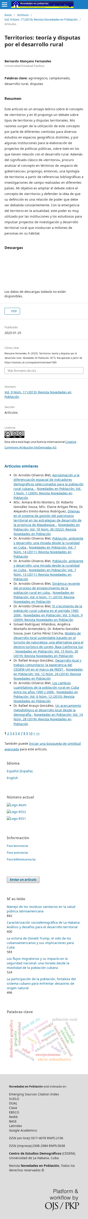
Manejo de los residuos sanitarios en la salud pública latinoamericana (41, 908)
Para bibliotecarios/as (21, 859)
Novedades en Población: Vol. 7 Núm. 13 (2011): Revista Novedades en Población (45, 574)
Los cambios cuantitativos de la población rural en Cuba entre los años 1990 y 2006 (46, 687)
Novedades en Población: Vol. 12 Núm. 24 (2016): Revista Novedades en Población (48, 674)
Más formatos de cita (22, 371)
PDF (14, 311)
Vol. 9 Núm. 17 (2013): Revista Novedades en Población (41, 19)
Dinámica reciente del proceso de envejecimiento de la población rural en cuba (47, 588)
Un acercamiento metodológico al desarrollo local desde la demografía (47, 710)
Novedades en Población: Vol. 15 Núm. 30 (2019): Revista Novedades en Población (46, 653)
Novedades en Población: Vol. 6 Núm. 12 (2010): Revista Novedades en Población (46, 696)
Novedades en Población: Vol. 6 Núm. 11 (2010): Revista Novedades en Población (44, 597)
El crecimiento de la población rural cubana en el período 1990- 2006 (48, 610)
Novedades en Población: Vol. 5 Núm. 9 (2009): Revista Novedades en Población (48, 617)
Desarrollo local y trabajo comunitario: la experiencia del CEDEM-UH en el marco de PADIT (47, 665)
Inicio (8, 15)
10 (30, 733)
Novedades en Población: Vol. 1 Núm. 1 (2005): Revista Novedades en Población (47, 493)
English (12, 778)
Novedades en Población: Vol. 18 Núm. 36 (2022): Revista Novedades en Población (47, 529)
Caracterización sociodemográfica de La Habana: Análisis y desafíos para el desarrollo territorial (43, 924)
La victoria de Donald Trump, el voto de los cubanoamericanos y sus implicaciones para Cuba (40, 942)
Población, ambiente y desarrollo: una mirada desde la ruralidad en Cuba (48, 543)
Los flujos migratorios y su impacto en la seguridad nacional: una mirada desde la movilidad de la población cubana (38, 963)
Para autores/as (17, 852)
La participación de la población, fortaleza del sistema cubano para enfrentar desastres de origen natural (41, 983)
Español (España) (19, 771)
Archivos (23, 15)
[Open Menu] (4, 4)
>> (38, 733)
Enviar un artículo (23, 880)
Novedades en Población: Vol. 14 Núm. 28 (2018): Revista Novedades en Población (48, 719)
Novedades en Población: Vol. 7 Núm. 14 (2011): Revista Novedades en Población (45, 552)
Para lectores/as (17, 846)
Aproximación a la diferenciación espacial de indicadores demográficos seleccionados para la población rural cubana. (48, 482)
